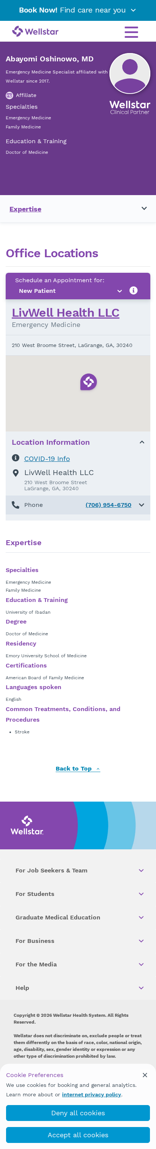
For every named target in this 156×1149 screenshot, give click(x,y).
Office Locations (52, 253)
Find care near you (73, 9)
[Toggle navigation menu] (139, 208)
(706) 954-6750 (108, 504)
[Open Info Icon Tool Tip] (133, 290)
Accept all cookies (78, 1135)
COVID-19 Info (47, 459)
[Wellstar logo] (35, 32)
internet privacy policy (91, 1094)
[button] (78, 505)
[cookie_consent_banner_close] (145, 1075)
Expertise (25, 209)
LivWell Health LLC (65, 312)
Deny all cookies (78, 1113)
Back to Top (75, 769)
